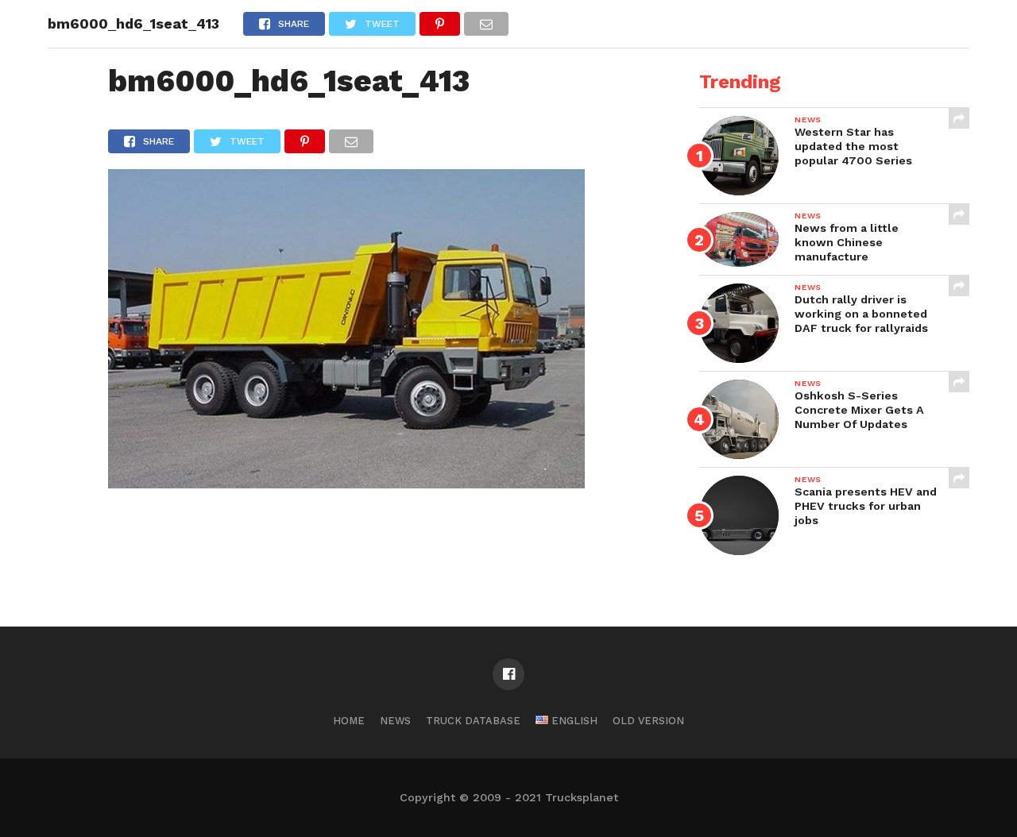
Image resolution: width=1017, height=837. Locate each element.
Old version (648, 721)
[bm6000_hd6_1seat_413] (346, 483)
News (395, 721)
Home (349, 721)
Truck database (473, 721)
